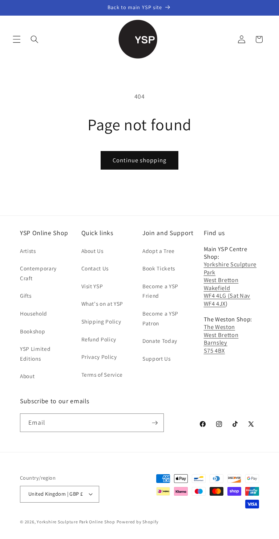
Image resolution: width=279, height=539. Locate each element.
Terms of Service (102, 374)
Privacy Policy (99, 356)
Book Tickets (158, 268)
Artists (28, 250)
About (27, 376)
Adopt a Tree (158, 250)
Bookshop (32, 331)
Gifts (25, 295)
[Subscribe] (154, 422)
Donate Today (159, 340)
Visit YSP (92, 286)
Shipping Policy (101, 321)
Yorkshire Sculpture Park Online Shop (76, 521)
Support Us (156, 358)
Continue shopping (139, 160)
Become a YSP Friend (160, 291)
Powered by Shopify (138, 521)
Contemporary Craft (38, 273)
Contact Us (95, 268)
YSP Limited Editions (35, 353)
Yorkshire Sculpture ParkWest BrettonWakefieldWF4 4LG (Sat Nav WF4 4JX (230, 283)
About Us (92, 250)
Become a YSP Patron (160, 318)
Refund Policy (99, 339)
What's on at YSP (102, 303)
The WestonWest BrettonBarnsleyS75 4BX (221, 338)
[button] (16, 39)
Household (33, 313)
